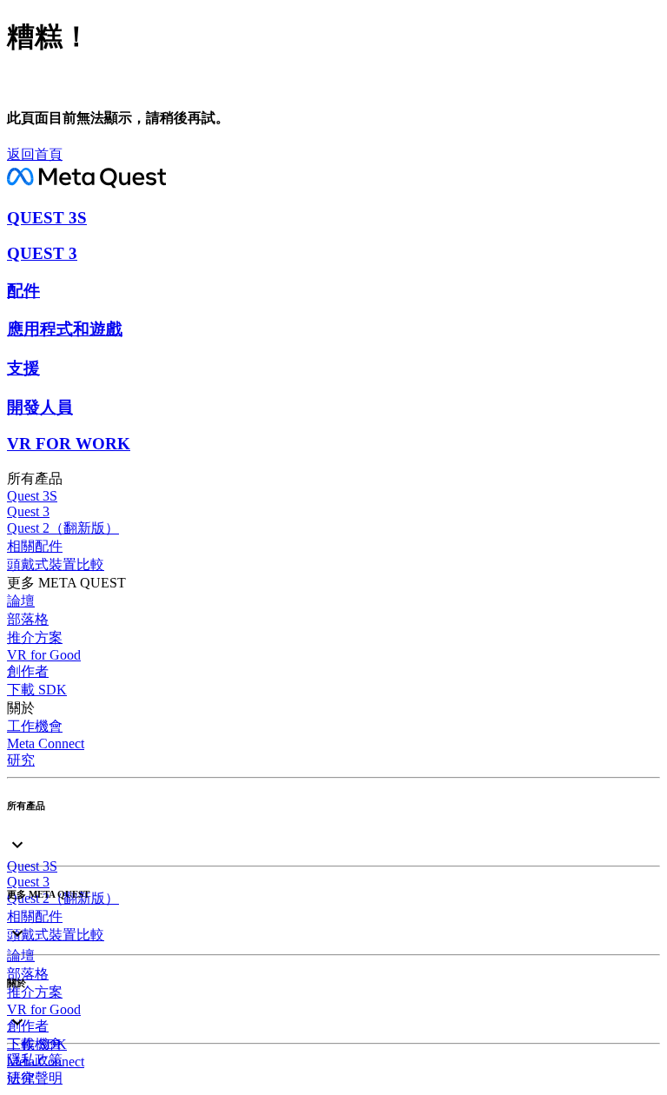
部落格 (28, 619)
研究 (21, 760)
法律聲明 (35, 1078)
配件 (23, 291)
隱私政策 (35, 1059)
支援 (23, 368)
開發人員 (40, 407)
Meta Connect (45, 743)
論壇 (21, 601)
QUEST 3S (47, 218)
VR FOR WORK (68, 444)
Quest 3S (32, 495)
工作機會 (35, 726)
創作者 (28, 671)
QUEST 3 (42, 253)
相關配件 (35, 546)
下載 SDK (37, 689)
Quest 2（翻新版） (63, 528)
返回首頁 (35, 154)
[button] (333, 829)
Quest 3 (28, 511)
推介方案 (35, 637)
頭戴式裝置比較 (55, 564)
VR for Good (44, 654)
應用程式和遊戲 (64, 329)
